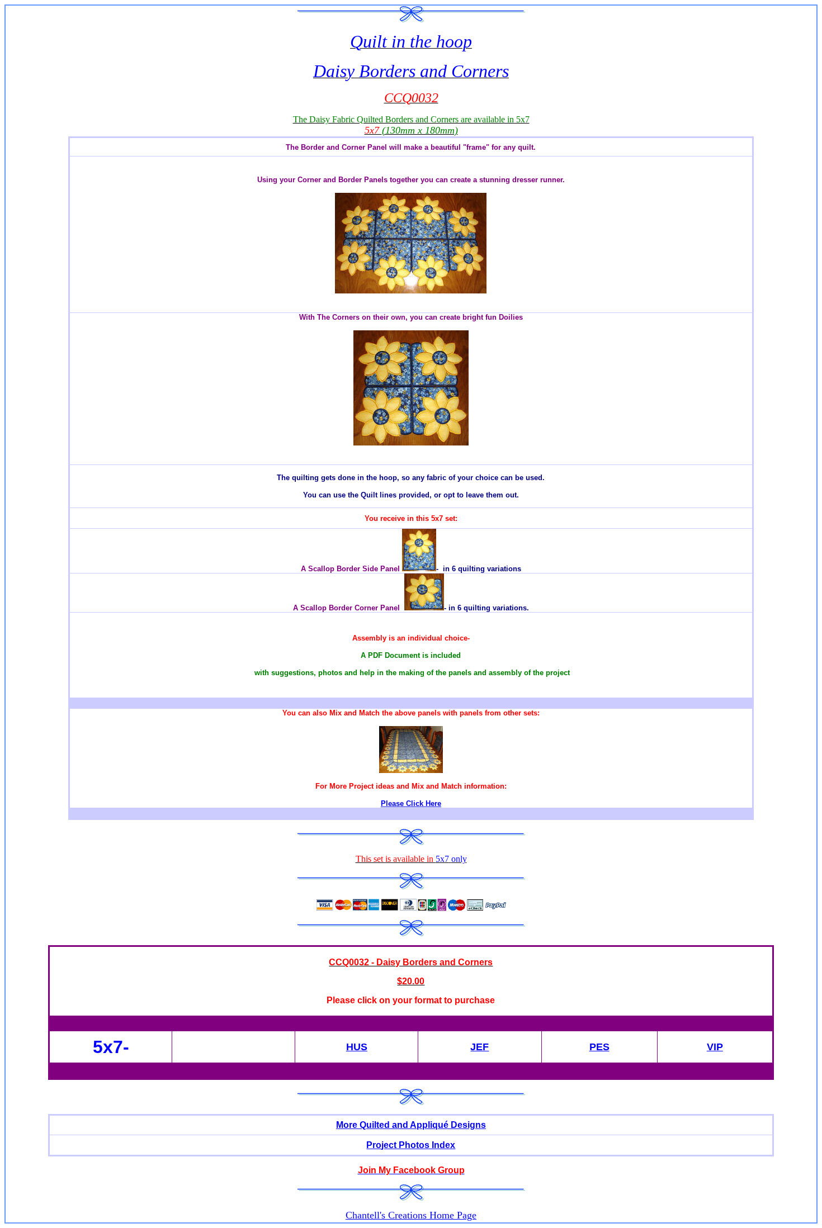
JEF (479, 1046)
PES (599, 1046)
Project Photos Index (410, 1145)
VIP (715, 1046)
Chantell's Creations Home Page (411, 1215)
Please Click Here (411, 803)
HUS (356, 1046)
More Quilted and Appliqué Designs (411, 1125)
